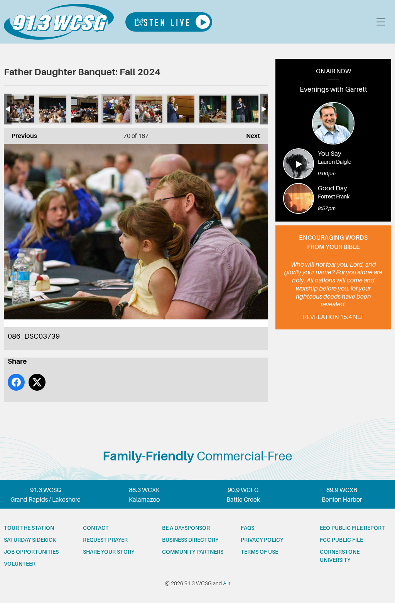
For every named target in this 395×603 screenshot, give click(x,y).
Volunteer (19, 564)
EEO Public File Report (352, 528)
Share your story (108, 552)
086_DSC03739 (116, 109)
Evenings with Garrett (333, 89)
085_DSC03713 (148, 109)
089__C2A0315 (20, 109)
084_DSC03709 (180, 109)
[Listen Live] (168, 22)
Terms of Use (259, 552)
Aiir (226, 583)
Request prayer (105, 540)
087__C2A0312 (84, 109)
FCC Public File (341, 540)
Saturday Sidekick (30, 540)
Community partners (192, 552)
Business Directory (190, 540)
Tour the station (29, 528)
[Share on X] (37, 382)
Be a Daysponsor (186, 528)
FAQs (247, 528)
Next (249, 136)
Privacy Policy (262, 540)
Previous (20, 136)
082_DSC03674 (244, 109)
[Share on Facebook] (16, 382)
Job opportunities (31, 552)
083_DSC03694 (212, 109)
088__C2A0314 (52, 109)
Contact (96, 528)
